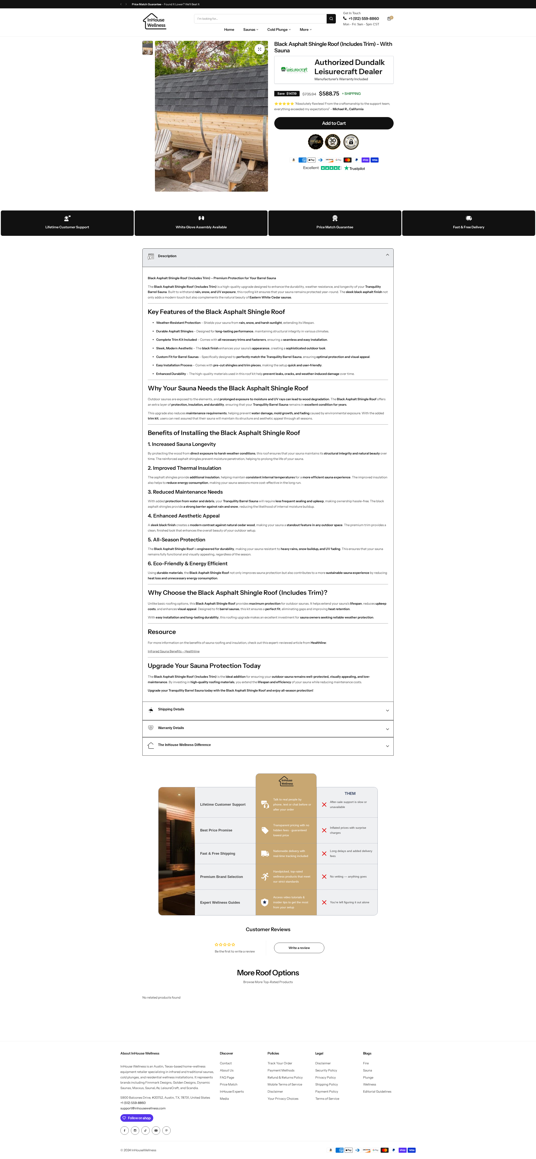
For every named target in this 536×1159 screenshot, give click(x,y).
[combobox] (265, 18)
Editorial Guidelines (377, 1091)
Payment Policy (326, 1091)
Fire (366, 1063)
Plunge (368, 1077)
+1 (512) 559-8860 (364, 18)
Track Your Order (280, 1063)
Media (224, 1099)
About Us (226, 1070)
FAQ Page (227, 1077)
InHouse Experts (232, 1091)
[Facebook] (124, 1130)
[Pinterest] (166, 1130)
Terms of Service (327, 1099)
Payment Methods (281, 1070)
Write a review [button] (299, 948)
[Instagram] (135, 1130)
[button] (120, 4)
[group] (211, 116)
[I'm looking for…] (331, 18)
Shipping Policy (326, 1084)
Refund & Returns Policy (285, 1077)
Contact (226, 1063)
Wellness (369, 1084)
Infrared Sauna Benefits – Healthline (174, 651)
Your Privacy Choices (283, 1099)
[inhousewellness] (154, 21)
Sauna (367, 1070)
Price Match (228, 1084)
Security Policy (326, 1070)
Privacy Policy (325, 1077)
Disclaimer (275, 1091)
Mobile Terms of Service (285, 1084)
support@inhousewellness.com (143, 1108)
